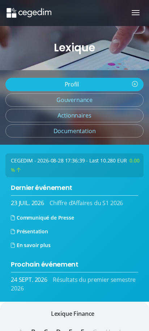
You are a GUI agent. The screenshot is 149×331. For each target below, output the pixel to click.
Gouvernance (74, 100)
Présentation (32, 231)
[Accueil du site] (28, 9)
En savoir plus (34, 245)
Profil (72, 84)
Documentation (75, 131)
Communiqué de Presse (45, 217)
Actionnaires (74, 115)
